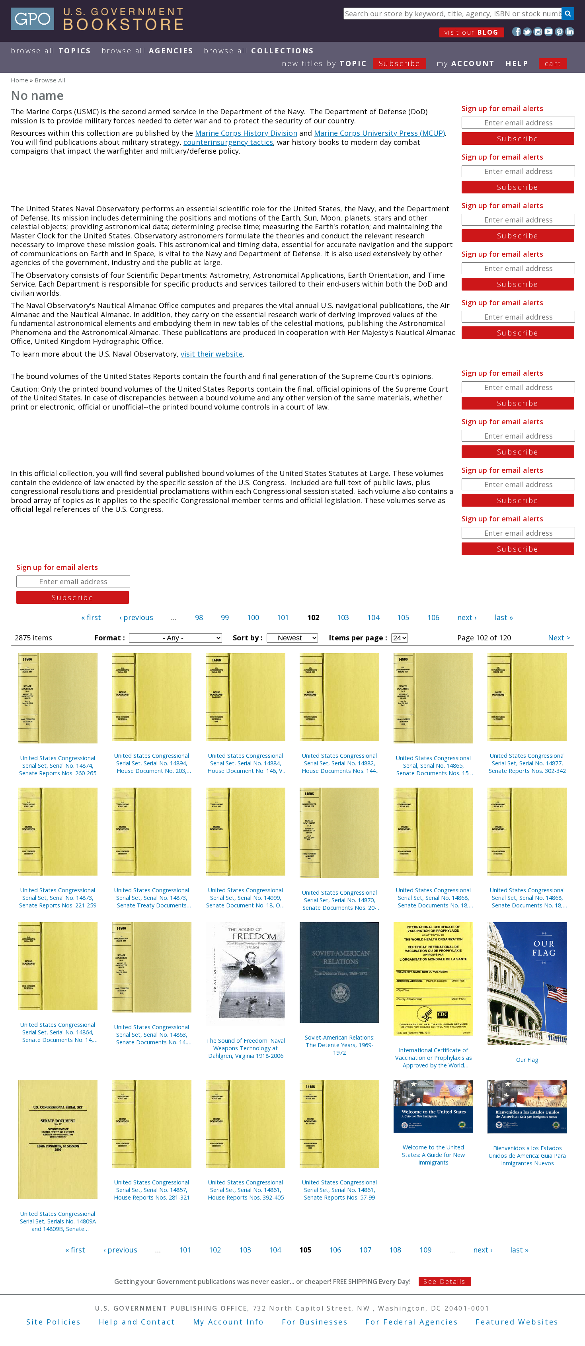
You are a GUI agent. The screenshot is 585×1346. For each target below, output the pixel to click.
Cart (553, 63)
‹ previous (136, 617)
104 (373, 617)
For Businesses (315, 1321)
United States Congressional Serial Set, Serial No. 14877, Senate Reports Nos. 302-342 (527, 763)
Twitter (527, 31)
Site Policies (53, 1321)
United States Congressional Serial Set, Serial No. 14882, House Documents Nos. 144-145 (340, 763)
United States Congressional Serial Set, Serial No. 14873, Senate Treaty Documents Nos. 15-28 (151, 897)
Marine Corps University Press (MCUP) (379, 133)
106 (433, 617)
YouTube (548, 31)
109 (425, 1249)
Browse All (51, 50)
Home (19, 80)
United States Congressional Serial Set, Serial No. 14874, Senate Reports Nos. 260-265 (57, 765)
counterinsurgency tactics (228, 142)
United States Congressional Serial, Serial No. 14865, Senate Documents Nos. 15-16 (433, 765)
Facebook (516, 31)
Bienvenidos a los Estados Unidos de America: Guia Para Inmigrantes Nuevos (527, 1155)
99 (225, 617)
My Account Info (229, 1321)
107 (365, 1249)
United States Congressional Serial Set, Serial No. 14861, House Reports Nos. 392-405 (246, 1189)
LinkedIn (569, 31)
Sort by (247, 637)
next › (466, 617)
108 (395, 1249)
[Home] (100, 27)
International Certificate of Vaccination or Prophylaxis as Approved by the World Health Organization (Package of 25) (433, 1057)
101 (283, 617)
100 (253, 617)
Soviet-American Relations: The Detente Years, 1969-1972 (339, 1045)
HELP (517, 63)
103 (343, 617)
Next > (559, 637)
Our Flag (527, 1059)
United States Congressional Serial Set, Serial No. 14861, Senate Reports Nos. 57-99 (339, 1189)
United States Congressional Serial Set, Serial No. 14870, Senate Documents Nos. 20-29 (339, 900)
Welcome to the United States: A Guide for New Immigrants (433, 1154)
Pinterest (559, 31)
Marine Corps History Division (246, 133)
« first (91, 617)
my (466, 63)
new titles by (351, 63)
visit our (472, 32)
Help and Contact (137, 1321)
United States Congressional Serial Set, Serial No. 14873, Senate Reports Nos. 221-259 (57, 897)
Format (108, 637)
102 (215, 1249)
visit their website (212, 354)
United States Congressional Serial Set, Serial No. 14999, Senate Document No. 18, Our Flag (245, 897)
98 (199, 617)
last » (504, 617)
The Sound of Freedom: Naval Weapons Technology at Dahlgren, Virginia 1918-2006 (245, 1048)
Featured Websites (517, 1321)
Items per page (357, 637)
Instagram (537, 31)
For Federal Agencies (411, 1321)
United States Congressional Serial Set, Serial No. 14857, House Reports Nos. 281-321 (152, 1189)
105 (403, 617)
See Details (444, 1281)
